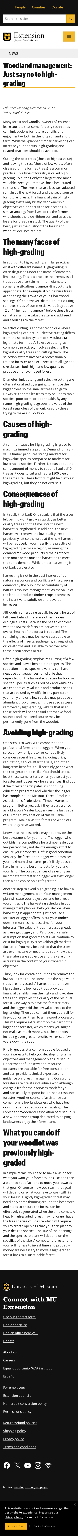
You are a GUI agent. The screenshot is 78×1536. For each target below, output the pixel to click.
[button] (42, 1526)
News (13, 53)
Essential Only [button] (16, 1526)
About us (10, 1352)
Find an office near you (20, 1333)
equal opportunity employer (31, 1487)
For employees (14, 1387)
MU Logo (6, 1287)
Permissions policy (17, 1411)
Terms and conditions (19, 1447)
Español (9, 1376)
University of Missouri (34, 1287)
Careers (9, 1360)
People (20, 7)
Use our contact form (19, 1317)
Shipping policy (14, 1431)
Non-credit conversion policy (25, 1403)
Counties (38, 7)
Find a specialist (15, 1325)
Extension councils (17, 1395)
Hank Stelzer (21, 113)
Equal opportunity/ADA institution (29, 1368)
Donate (57, 7)
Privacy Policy (14, 1517)
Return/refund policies (20, 1423)
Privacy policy (13, 1439)
